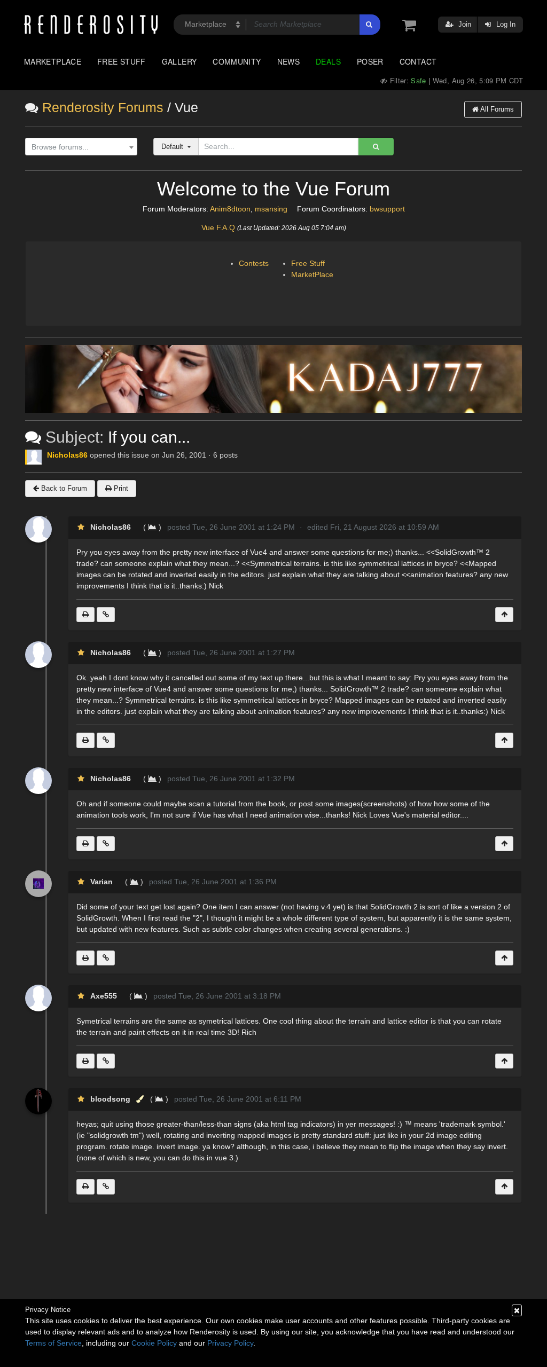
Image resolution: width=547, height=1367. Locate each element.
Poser (370, 61)
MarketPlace (312, 274)
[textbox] (79, 147)
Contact (418, 61)
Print (120, 488)
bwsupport (387, 209)
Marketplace (52, 61)
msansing (271, 209)
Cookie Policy (154, 1343)
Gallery (179, 61)
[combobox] (81, 147)
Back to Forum (63, 488)
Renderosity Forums (102, 107)
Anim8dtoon (230, 209)
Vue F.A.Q (218, 227)
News (288, 61)
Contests (254, 263)
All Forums (496, 109)
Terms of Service (53, 1343)
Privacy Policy (230, 1343)
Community (237, 61)
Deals (328, 61)
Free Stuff (121, 61)
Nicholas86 (67, 455)
